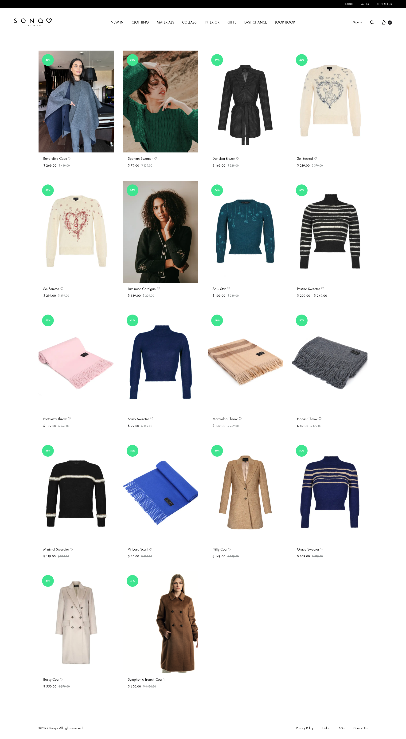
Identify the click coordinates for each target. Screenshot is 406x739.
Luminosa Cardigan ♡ (144, 289)
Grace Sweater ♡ (310, 549)
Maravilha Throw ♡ (227, 419)
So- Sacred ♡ (307, 158)
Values (365, 4)
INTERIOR (211, 22)
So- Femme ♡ (53, 289)
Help (325, 728)
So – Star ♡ (221, 289)
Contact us (384, 4)
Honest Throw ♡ (309, 419)
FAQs (340, 728)
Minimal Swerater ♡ (58, 549)
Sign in (357, 22)
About (349, 4)
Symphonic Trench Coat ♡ (147, 679)
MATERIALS (165, 22)
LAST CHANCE (255, 22)
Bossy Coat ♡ (53, 679)
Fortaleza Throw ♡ (57, 419)
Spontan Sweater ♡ (142, 158)
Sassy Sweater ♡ (140, 419)
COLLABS (189, 22)
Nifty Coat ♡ (221, 549)
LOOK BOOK (285, 22)
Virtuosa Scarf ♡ (140, 549)
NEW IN (117, 22)
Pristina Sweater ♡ (310, 289)
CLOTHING (140, 22)
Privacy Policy (304, 728)
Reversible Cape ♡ (57, 158)
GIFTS (231, 22)
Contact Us (360, 728)
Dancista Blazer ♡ (225, 158)
